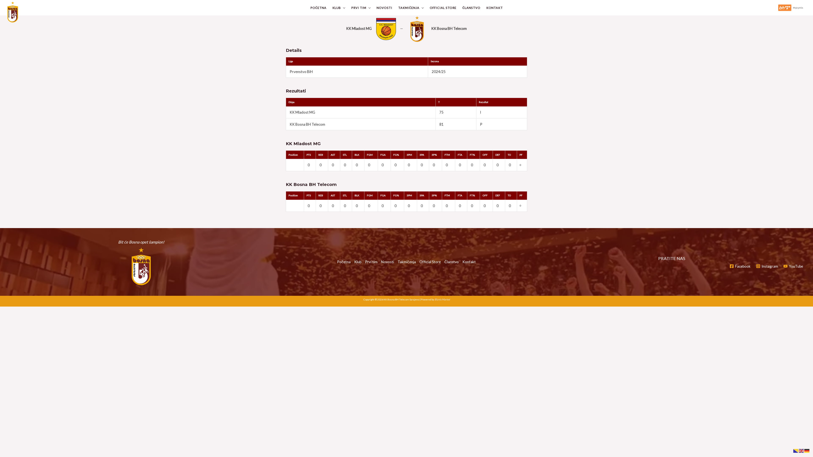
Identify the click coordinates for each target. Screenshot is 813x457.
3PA (422, 154)
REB (320, 154)
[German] (807, 450)
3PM (409, 154)
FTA (460, 154)
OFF (485, 154)
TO (509, 154)
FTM (447, 154)
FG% (396, 154)
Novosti (384, 8)
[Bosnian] (796, 450)
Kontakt (494, 8)
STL (345, 154)
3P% (434, 154)
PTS (309, 154)
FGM (370, 154)
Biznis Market (442, 299)
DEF (497, 154)
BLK (357, 154)
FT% (472, 154)
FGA (383, 154)
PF (521, 154)
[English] (801, 450)
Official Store (443, 8)
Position (293, 154)
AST (333, 154)
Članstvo (471, 8)
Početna (318, 8)
